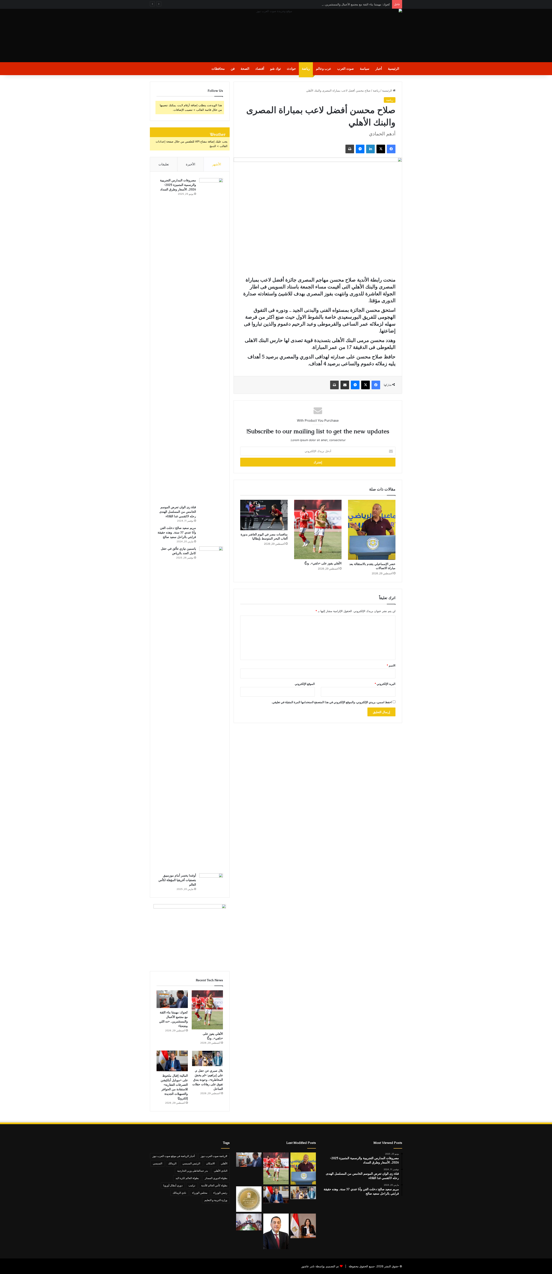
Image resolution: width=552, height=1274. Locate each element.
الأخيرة (190, 164)
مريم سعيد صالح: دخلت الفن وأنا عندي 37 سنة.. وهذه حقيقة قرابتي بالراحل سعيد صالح (177, 532)
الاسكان (210, 1163)
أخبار (378, 68)
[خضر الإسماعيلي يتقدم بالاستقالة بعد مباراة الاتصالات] (371, 530)
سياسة (364, 68)
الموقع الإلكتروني (305, 683)
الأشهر (216, 164)
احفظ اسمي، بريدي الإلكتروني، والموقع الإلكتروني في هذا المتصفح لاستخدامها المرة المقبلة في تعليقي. (331, 702)
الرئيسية (393, 68)
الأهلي (224, 1163)
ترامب (191, 1185)
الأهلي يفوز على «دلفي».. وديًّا (323, 563)
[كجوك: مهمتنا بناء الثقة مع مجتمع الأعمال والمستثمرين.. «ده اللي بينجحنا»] (172, 999)
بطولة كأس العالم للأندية (214, 1185)
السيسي (157, 1163)
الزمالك (172, 1163)
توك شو (275, 68)
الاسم (391, 665)
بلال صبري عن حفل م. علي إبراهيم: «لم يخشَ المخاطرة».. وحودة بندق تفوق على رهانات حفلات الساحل (207, 1080)
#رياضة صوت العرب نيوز (214, 1156)
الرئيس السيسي (191, 1163)
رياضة (306, 68)
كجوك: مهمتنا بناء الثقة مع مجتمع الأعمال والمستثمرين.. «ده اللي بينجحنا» (346, 4)
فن (233, 68)
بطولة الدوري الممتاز (216, 1178)
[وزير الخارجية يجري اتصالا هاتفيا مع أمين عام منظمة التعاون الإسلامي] (249, 1199)
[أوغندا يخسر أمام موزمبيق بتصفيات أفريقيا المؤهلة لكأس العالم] (211, 881)
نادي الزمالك (179, 1192)
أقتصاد (259, 68)
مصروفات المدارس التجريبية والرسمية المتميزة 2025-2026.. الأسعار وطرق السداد (178, 184)
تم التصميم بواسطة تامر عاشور (320, 1266)
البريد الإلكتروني (385, 683)
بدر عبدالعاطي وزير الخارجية (192, 1170)
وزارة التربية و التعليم (215, 1200)
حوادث (291, 68)
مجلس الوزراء (199, 1192)
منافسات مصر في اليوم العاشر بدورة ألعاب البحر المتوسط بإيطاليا (264, 536)
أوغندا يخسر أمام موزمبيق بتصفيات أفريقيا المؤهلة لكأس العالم (177, 880)
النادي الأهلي (220, 1170)
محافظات (218, 68)
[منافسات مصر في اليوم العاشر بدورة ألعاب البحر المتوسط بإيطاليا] (264, 515)
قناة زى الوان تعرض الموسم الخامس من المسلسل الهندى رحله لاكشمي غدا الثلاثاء (177, 511)
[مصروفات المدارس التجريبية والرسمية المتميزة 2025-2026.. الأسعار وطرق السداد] (211, 340)
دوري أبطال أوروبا (172, 1185)
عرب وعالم (323, 68)
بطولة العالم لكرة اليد (187, 1178)
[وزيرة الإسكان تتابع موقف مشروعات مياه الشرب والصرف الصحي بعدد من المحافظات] (303, 1226)
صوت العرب (345, 68)
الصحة (245, 68)
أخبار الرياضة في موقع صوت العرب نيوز (173, 1156)
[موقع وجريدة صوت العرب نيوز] (276, 35)
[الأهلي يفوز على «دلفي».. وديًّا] (318, 529)
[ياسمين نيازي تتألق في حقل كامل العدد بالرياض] (211, 708)
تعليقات (163, 164)
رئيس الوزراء (220, 1192)
